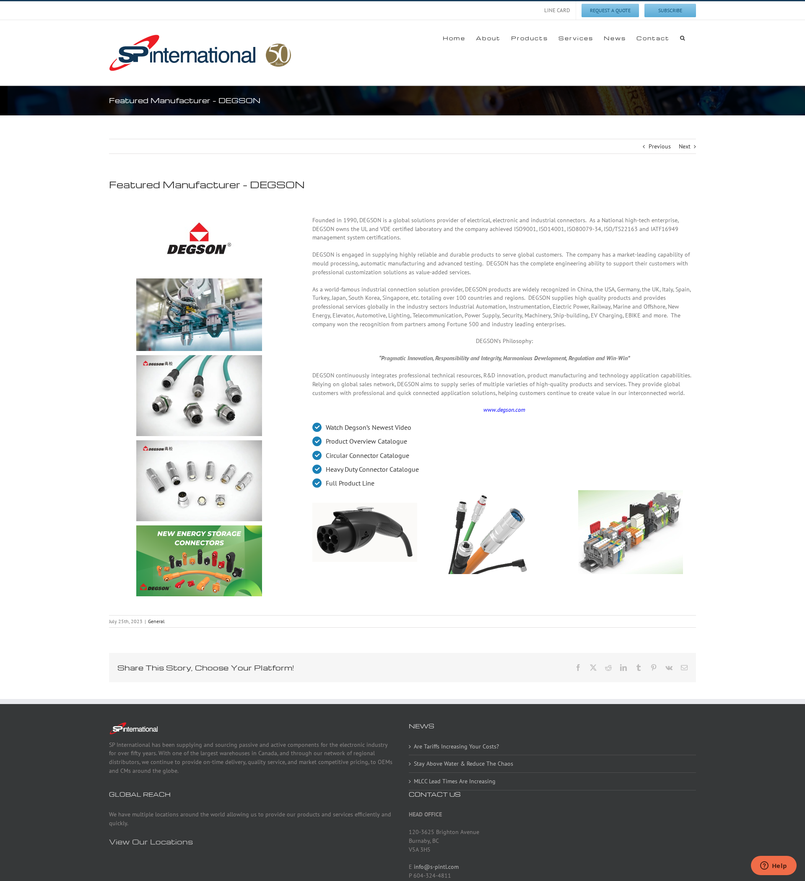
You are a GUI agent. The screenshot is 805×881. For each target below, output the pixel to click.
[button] (683, 37)
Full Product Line (350, 483)
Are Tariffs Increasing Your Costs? (456, 746)
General (156, 621)
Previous (660, 146)
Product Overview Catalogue (366, 441)
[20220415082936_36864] (199, 357)
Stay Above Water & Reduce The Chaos (463, 763)
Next (685, 146)
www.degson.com (504, 409)
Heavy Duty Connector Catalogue (372, 469)
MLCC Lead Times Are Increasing (455, 781)
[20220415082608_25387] (199, 281)
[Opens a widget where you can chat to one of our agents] (773, 866)
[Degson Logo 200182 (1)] (199, 202)
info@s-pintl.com (436, 867)
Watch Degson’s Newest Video (368, 427)
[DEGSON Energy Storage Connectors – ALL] (199, 528)
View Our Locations (151, 841)
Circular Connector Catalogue (367, 455)
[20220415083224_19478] (199, 443)
